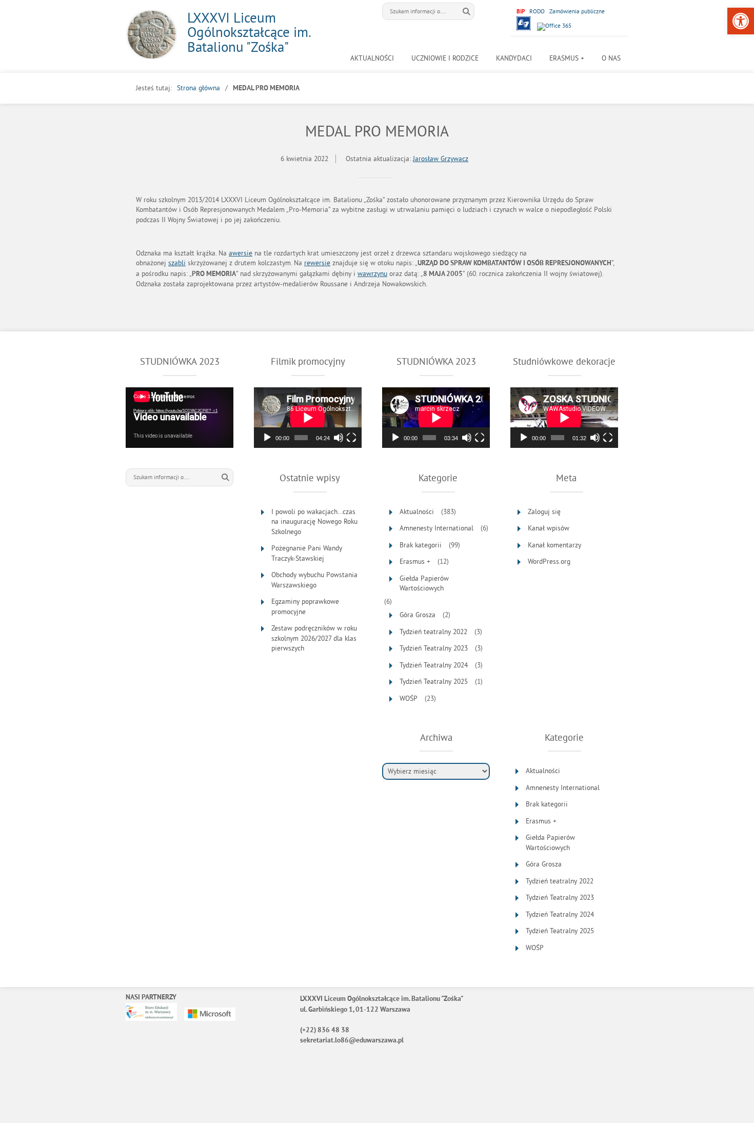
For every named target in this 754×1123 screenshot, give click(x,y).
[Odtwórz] (267, 437)
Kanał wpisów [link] (548, 528)
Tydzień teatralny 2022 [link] (433, 631)
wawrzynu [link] (372, 273)
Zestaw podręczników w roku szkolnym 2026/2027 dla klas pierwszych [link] (314, 638)
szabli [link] (177, 263)
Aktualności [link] (372, 58)
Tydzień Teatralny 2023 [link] (434, 648)
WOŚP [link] (409, 698)
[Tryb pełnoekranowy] (351, 437)
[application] (179, 417)
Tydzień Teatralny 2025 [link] (434, 681)
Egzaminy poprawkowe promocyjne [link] (305, 606)
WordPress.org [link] (549, 561)
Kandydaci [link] (514, 58)
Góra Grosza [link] (417, 614)
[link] (740, 21)
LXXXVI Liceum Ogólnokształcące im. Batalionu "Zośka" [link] (248, 32)
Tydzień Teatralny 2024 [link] (434, 665)
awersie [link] (240, 253)
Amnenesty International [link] (436, 528)
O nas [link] (611, 58)
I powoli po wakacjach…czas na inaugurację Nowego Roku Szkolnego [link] (314, 521)
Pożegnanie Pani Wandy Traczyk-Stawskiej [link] (306, 553)
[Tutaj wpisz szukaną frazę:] (421, 11)
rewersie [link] (317, 263)
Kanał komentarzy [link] (554, 545)
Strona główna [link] (198, 88)
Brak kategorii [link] (421, 545)
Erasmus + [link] (566, 58)
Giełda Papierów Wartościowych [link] (424, 583)
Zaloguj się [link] (544, 511)
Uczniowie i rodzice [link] (445, 58)
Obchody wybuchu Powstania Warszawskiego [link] (314, 579)
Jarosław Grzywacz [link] (440, 158)
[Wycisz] (338, 437)
